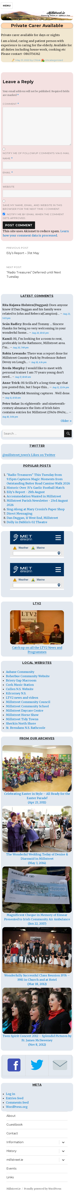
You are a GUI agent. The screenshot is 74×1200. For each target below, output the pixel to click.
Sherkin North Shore (21, 723)
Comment (11, 103)
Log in (10, 1094)
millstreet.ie (14, 1159)
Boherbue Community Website (28, 676)
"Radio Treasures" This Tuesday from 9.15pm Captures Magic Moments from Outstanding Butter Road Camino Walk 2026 (38, 479)
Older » (66, 421)
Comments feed (17, 1102)
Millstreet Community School (27, 706)
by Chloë (34, 60)
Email (8, 172)
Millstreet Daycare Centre (24, 710)
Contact (12, 1133)
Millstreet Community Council (28, 702)
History (11, 1151)
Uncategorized (54, 60)
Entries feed (14, 1098)
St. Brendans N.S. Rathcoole (25, 728)
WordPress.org (16, 1107)
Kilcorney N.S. (16, 693)
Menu (7, 5)
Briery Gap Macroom (21, 680)
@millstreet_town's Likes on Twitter (28, 455)
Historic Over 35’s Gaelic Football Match (35, 487)
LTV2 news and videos (22, 697)
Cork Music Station (20, 685)
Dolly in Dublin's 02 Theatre (27, 522)
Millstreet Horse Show (22, 715)
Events (11, 1168)
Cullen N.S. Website (19, 689)
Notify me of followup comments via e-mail (36, 153)
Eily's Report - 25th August (26, 492)
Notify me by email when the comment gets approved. (33, 216)
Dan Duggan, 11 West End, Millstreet (32, 518)
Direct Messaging (19, 513)
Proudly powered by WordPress (42, 1188)
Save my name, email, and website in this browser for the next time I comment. (32, 207)
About (11, 1116)
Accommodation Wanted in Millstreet (34, 496)
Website (9, 186)
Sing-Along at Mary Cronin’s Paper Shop (36, 509)
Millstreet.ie (13, 1188)
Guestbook (14, 1124)
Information (15, 1142)
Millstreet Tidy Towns (22, 719)
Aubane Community (20, 672)
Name (8, 158)
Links (10, 1177)
